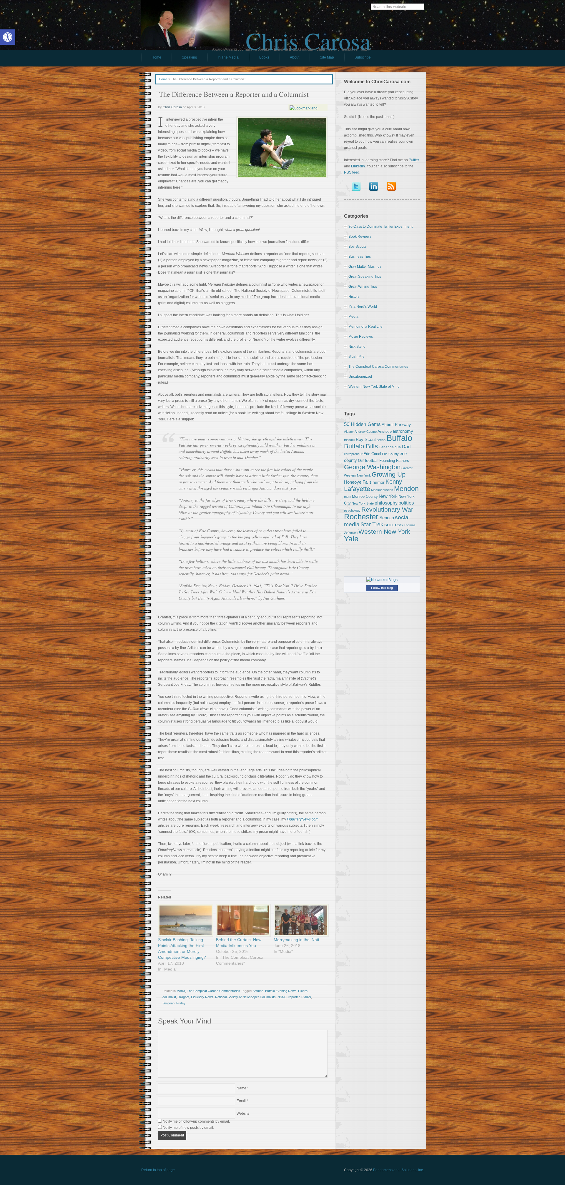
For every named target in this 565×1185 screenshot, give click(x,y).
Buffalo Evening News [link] (280, 991)
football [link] (371, 460)
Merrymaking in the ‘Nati (296, 939)
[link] (7, 37)
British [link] (381, 440)
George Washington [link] (372, 467)
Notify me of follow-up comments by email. (196, 1121)
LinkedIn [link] (358, 166)
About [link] (294, 57)
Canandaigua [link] (390, 447)
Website (243, 1113)
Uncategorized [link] (360, 377)
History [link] (354, 296)
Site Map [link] (327, 57)
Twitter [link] (414, 160)
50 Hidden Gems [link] (362, 424)
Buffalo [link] (399, 438)
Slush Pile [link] (356, 356)
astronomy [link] (403, 431)
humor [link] (379, 482)
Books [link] (259, 58)
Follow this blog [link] (382, 588)
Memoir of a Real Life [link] (365, 326)
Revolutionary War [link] (387, 509)
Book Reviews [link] (359, 236)
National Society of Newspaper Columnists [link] (245, 997)
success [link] (393, 524)
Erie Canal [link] (372, 454)
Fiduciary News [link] (202, 997)
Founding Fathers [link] (394, 460)
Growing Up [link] (389, 474)
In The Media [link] (228, 57)
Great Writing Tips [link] (362, 286)
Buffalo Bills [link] (361, 446)
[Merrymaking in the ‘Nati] (300, 920)
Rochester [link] (361, 516)
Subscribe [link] (363, 57)
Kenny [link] (393, 481)
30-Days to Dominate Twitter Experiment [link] (380, 226)
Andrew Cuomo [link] (366, 431)
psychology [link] (352, 510)
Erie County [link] (390, 454)
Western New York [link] (384, 531)
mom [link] (347, 496)
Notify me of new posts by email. (188, 1128)
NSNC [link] (282, 997)
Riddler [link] (306, 997)
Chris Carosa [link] (308, 35)
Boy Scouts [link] (357, 246)
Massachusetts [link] (382, 490)
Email (241, 1101)
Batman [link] (257, 991)
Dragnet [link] (183, 997)
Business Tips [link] (359, 256)
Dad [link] (406, 447)
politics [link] (406, 503)
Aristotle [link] (385, 431)
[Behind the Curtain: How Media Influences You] (242, 920)
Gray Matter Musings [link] (364, 266)
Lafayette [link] (357, 488)
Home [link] (156, 57)
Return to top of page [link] (158, 1170)
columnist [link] (169, 997)
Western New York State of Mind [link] (374, 387)
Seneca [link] (386, 517)
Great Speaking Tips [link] (364, 276)
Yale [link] (351, 539)
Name (241, 1088)
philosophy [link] (386, 502)
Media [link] (181, 991)
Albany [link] (349, 431)
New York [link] (388, 496)
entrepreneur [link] (353, 454)
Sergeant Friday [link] (173, 1003)
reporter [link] (294, 997)
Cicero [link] (303, 991)
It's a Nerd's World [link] (362, 306)
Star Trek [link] (371, 524)
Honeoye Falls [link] (358, 482)
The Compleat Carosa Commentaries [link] (213, 991)
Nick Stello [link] (356, 346)
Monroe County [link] (365, 496)
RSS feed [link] (351, 172)
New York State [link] (363, 503)
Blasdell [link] (349, 440)
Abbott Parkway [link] (396, 424)
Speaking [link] (189, 57)
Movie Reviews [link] (360, 336)
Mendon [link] (406, 488)
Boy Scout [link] (366, 439)
